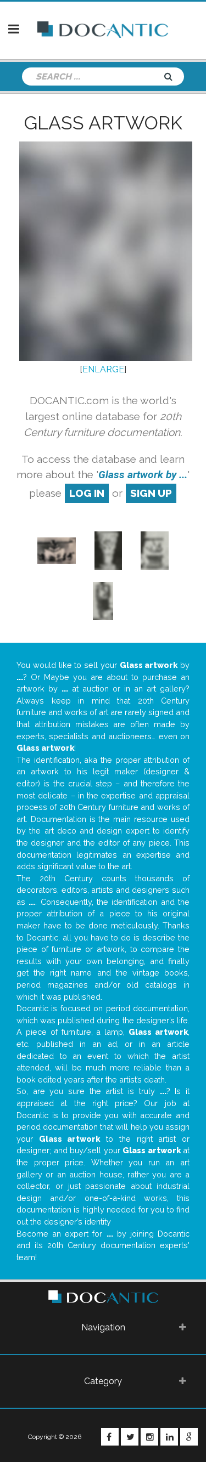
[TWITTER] (129, 1437)
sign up (151, 493)
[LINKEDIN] (169, 1437)
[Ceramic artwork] (108, 550)
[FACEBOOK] (110, 1437)
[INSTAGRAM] (149, 1437)
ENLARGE (103, 369)
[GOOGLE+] (189, 1437)
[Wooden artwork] (57, 550)
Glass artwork (103, 123)
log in (86, 493)
